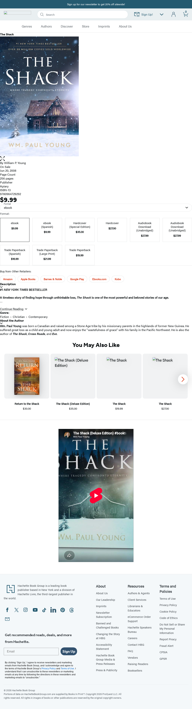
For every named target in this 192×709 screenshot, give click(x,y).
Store (85, 26)
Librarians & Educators (135, 608)
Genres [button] (27, 26)
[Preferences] (161, 14)
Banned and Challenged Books (107, 625)
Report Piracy (168, 639)
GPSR (163, 659)
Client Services (137, 600)
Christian (19, 317)
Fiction (4, 317)
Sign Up (68, 651)
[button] (96, 158)
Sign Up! (147, 14)
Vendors (133, 657)
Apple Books (28, 279)
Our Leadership (105, 600)
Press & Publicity (106, 670)
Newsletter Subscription (104, 615)
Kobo (118, 279)
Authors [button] (46, 26)
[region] (96, 382)
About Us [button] (125, 26)
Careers (132, 638)
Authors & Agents (139, 593)
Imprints (104, 26)
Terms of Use (168, 598)
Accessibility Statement (104, 647)
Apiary (4, 186)
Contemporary (38, 317)
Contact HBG (136, 644)
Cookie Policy (168, 611)
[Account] (173, 14)
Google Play (77, 279)
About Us (102, 593)
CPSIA (163, 652)
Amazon (8, 279)
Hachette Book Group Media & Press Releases (105, 659)
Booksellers (135, 670)
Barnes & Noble (53, 279)
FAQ (130, 651)
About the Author (12, 320)
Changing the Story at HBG (108, 636)
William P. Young (15, 163)
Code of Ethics (169, 618)
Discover (67, 26)
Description (8, 284)
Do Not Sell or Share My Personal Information (172, 628)
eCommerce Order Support (139, 619)
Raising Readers (138, 664)
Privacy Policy (168, 605)
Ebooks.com (99, 279)
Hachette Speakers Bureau (140, 629)
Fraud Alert (166, 646)
